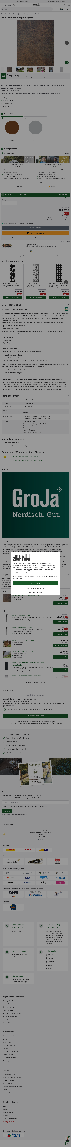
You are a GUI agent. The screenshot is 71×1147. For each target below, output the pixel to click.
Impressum (39, 592)
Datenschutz (32, 592)
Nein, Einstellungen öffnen (35, 588)
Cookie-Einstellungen (45, 576)
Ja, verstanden (35, 583)
